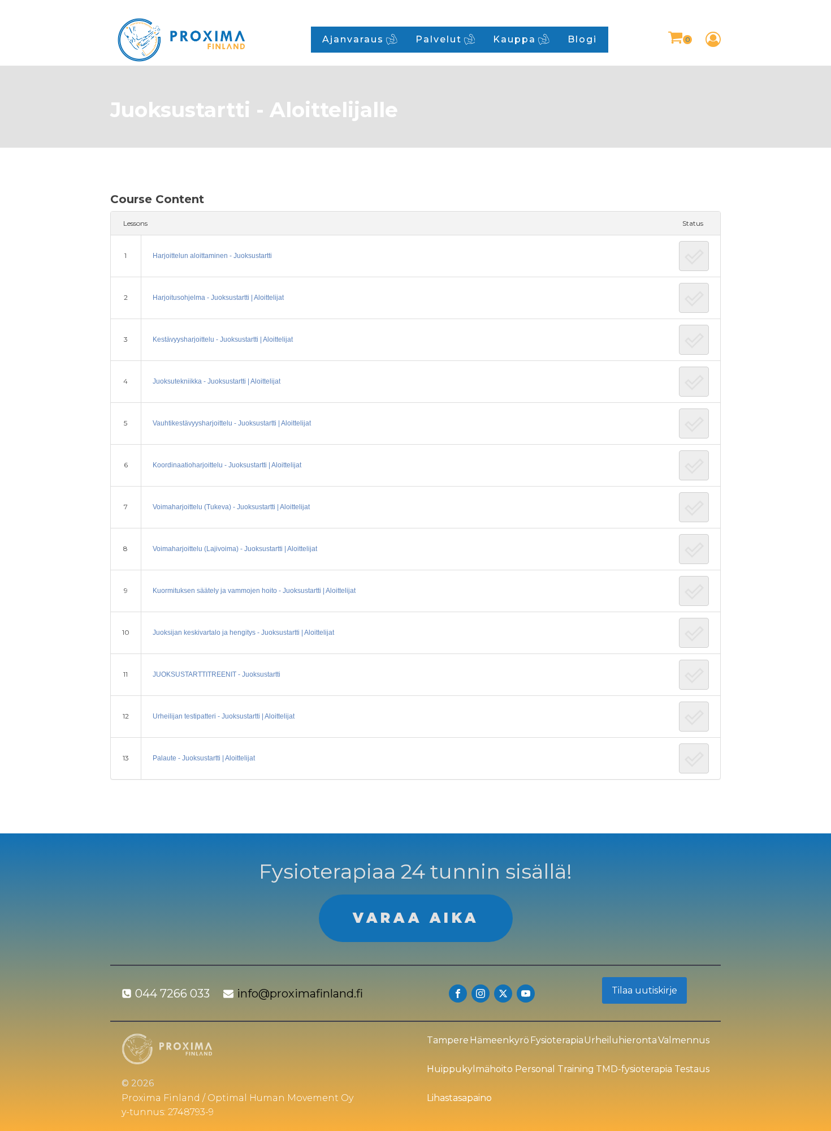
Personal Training (554, 1069)
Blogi (582, 39)
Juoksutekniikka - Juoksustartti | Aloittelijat (216, 381)
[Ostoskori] (680, 39)
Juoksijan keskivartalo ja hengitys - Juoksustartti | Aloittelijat (243, 633)
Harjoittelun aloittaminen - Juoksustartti (212, 256)
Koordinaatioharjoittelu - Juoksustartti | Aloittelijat (227, 465)
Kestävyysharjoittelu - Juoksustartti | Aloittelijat (223, 339)
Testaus (691, 1069)
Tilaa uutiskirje (644, 990)
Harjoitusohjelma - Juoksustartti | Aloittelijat (218, 298)
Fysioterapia (556, 1040)
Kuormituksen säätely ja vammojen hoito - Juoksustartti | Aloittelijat (254, 591)
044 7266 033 (172, 993)
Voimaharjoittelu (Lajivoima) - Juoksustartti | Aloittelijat (235, 549)
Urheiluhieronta (620, 1040)
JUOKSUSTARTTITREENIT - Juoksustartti (216, 674)
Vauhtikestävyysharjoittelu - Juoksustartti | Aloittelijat (232, 423)
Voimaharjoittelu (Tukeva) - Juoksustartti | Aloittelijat (231, 507)
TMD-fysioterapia (634, 1069)
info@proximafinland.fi (300, 993)
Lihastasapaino (459, 1098)
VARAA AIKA (416, 918)
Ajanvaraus (353, 39)
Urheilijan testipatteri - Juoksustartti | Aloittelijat (224, 716)
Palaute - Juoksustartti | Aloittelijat (204, 758)
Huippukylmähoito (470, 1069)
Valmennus (683, 1040)
